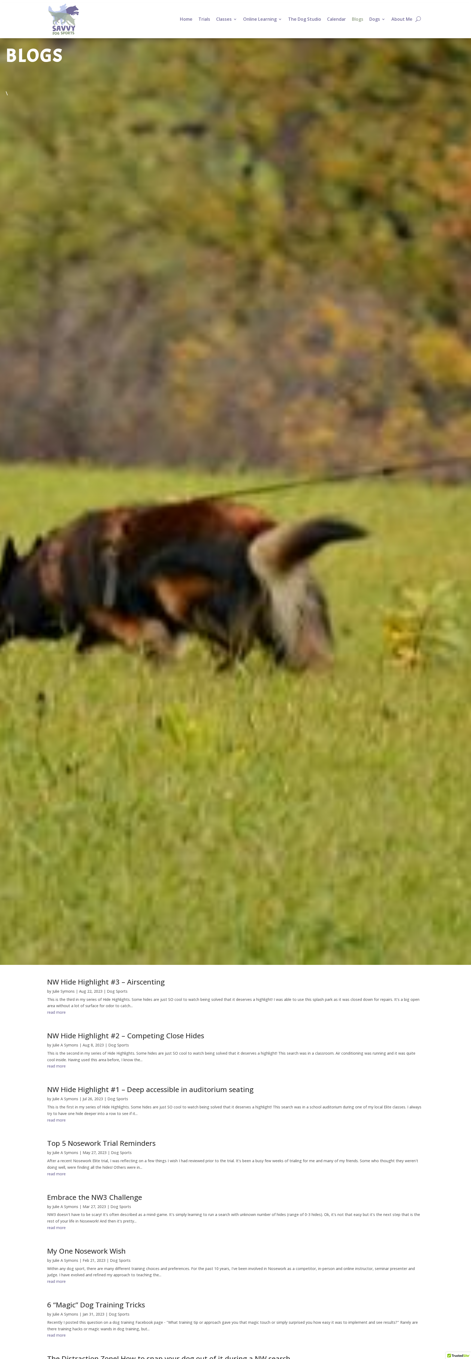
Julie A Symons (65, 1045)
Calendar (336, 19)
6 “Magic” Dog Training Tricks (96, 1305)
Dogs (374, 19)
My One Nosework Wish (86, 1251)
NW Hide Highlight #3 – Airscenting (106, 982)
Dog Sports (117, 991)
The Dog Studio (304, 19)
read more (56, 1012)
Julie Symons (63, 991)
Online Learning (260, 19)
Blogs (357, 19)
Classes (224, 19)
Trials (204, 19)
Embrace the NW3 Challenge (94, 1197)
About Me (401, 19)
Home (186, 19)
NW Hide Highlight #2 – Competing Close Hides (125, 1035)
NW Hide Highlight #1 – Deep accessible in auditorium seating (150, 1089)
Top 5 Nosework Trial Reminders (101, 1143)
